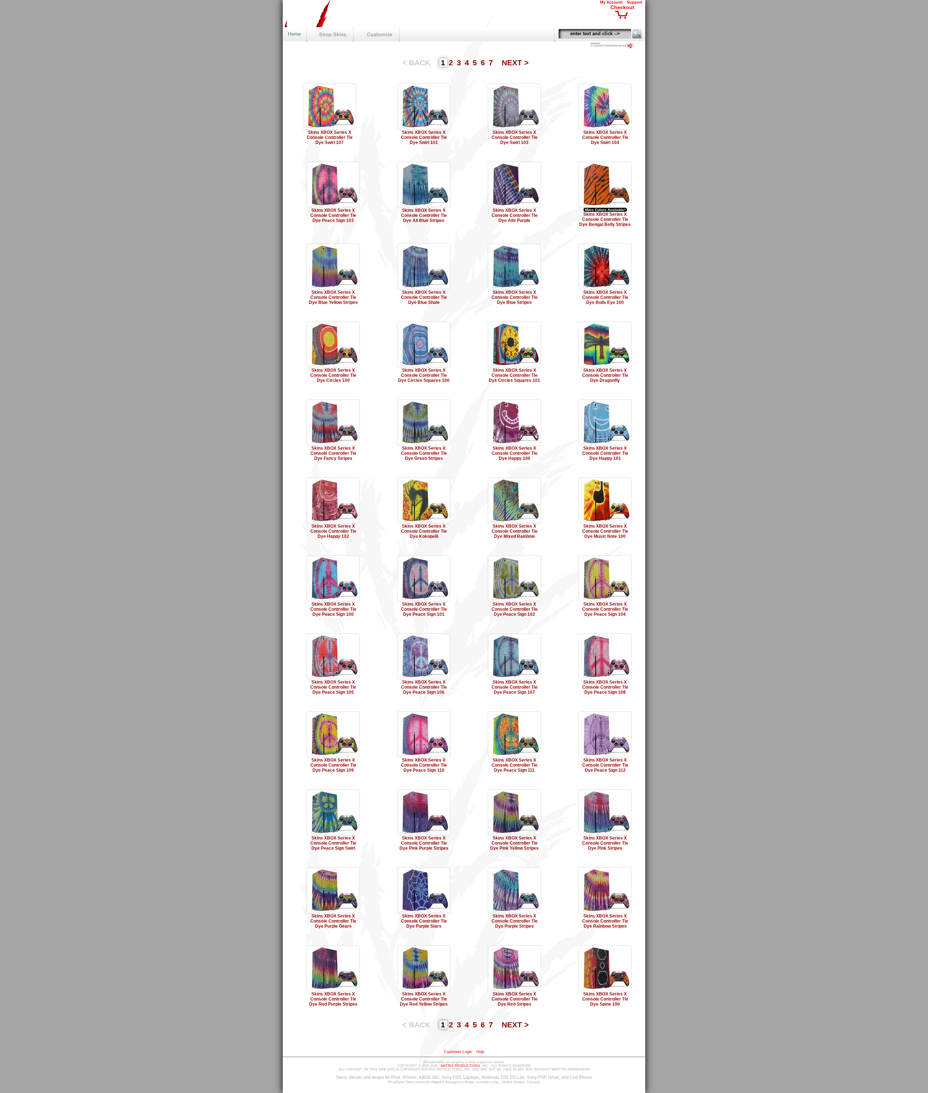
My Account (611, 2)
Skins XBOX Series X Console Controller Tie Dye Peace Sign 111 (515, 765)
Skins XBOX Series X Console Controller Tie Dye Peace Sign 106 (424, 687)
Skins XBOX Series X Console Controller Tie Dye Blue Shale (424, 297)
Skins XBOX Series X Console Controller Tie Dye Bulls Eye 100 (605, 297)
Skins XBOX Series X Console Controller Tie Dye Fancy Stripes (333, 453)
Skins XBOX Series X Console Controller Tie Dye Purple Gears (333, 921)
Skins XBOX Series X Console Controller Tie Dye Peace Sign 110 (424, 765)
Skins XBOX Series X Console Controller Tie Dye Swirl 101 (424, 137)
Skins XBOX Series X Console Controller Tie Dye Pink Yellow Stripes (514, 843)
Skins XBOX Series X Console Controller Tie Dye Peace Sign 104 (605, 609)
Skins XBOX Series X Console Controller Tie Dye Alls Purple (515, 215)
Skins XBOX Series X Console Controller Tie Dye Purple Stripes (515, 921)
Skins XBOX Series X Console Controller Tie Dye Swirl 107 (330, 137)
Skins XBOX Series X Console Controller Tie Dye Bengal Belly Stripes (605, 219)
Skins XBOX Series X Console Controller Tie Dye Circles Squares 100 (424, 375)
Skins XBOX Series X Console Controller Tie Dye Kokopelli (424, 531)
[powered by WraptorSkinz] (613, 47)
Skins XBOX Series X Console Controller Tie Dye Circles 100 (333, 375)
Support (634, 2)
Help (480, 1051)
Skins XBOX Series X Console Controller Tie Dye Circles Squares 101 (514, 375)
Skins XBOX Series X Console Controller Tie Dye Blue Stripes (515, 297)
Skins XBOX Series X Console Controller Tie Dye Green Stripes (424, 453)
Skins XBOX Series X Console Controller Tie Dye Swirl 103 (515, 137)
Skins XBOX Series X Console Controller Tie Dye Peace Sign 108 (605, 687)
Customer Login (458, 1051)
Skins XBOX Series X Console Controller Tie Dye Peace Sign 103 (333, 215)
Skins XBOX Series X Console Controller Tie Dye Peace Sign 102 (515, 609)
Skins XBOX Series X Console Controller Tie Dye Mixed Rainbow (515, 531)
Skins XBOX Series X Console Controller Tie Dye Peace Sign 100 (333, 609)
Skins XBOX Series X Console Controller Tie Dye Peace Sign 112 (605, 765)
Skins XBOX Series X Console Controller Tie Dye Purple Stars (424, 921)
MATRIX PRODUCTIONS (460, 1066)
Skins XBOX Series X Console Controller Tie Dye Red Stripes (515, 999)
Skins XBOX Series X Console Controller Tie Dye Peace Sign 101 (424, 609)
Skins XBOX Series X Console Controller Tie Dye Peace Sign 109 (333, 765)
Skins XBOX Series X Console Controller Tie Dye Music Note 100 (605, 531)
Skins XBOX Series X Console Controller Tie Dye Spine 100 (605, 999)
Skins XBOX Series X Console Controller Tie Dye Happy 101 (605, 453)
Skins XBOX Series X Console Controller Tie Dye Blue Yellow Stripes (333, 297)
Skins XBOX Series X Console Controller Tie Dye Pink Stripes (605, 843)
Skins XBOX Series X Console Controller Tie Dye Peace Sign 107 (515, 687)
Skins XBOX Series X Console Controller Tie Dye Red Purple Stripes (333, 999)
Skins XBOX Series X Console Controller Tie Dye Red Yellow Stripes (424, 999)
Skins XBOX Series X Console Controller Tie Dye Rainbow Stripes (605, 921)
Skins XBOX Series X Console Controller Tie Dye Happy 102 (333, 531)
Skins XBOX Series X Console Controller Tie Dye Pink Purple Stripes (423, 843)
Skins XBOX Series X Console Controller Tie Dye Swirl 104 (605, 137)
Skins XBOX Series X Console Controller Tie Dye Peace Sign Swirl (333, 843)
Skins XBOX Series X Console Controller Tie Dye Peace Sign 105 (333, 687)
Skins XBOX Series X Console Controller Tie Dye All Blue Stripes (424, 215)
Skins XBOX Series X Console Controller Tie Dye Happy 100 (515, 453)
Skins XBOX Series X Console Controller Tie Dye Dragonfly (605, 375)
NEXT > (515, 62)
